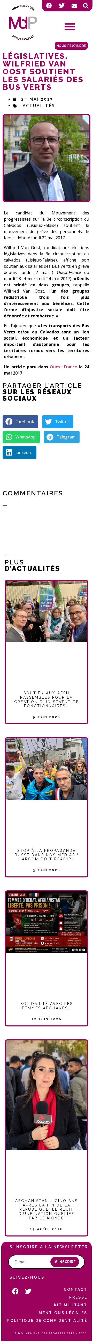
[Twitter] (61, 5)
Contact (75, 1289)
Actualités (39, 105)
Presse (78, 1297)
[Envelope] (74, 5)
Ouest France (63, 367)
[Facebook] (49, 5)
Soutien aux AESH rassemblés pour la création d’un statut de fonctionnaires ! (46, 699)
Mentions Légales (63, 1313)
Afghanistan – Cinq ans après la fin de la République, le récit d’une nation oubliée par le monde (46, 1209)
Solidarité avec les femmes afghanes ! (46, 1006)
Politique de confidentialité (47, 1320)
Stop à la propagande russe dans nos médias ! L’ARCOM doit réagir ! (47, 854)
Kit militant (70, 1305)
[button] (86, 6)
